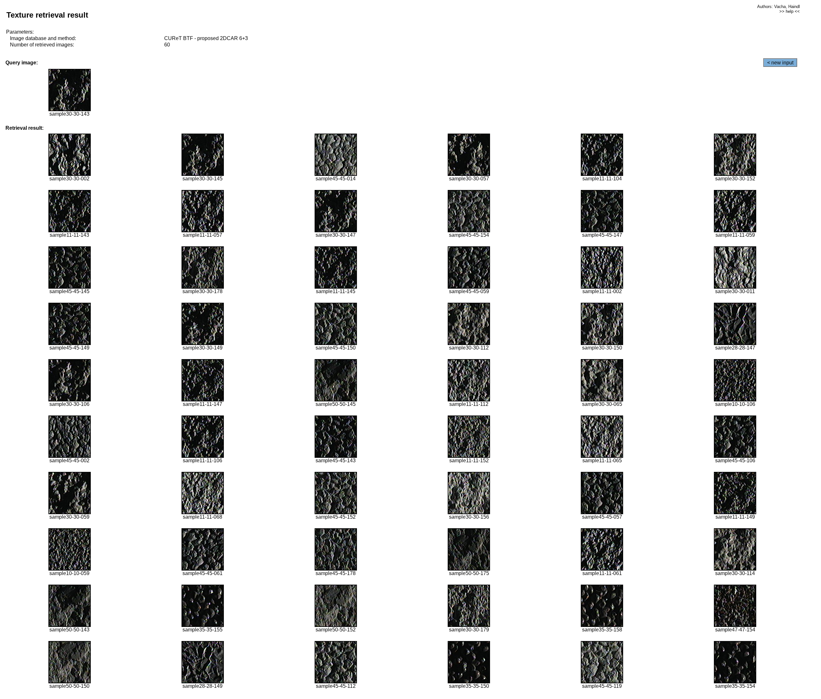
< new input (780, 62)
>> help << (789, 11)
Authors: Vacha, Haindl (778, 6)
